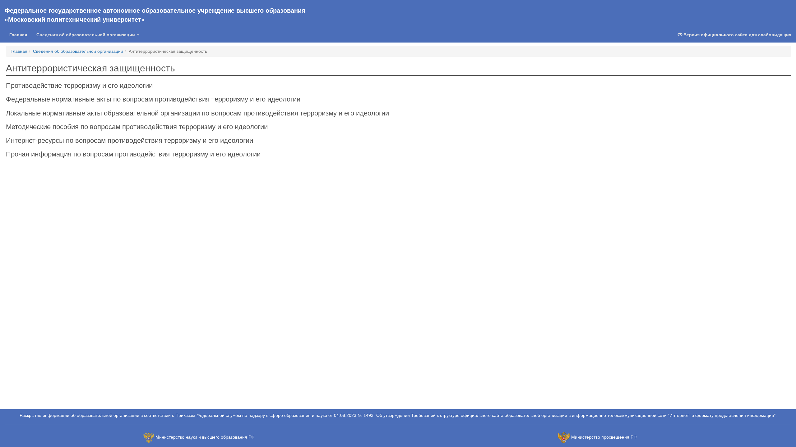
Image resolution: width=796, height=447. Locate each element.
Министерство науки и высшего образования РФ (205, 437)
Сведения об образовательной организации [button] (86, 34)
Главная (18, 34)
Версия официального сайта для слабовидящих (736, 34)
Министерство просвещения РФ (604, 437)
